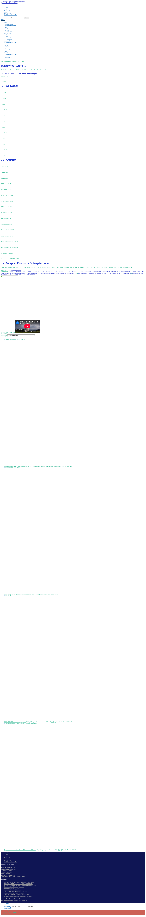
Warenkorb (7, 10)
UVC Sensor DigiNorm (28, 274)
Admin (30, 70)
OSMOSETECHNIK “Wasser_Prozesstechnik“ (17, 894)
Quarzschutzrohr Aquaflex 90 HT (68, 273)
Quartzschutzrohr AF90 (137, 271)
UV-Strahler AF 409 (137, 273)
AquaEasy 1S (88, 271)
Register (6, 7)
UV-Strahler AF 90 (17, 274)
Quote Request (8, 34)
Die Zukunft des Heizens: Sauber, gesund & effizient (18, 896)
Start (5, 22)
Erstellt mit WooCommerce (19, 900)
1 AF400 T (18, 271)
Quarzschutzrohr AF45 (34, 273)
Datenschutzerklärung (10, 25)
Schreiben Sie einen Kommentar (43, 70)
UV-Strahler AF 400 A (114, 273)
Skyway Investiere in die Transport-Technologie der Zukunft (20, 885)
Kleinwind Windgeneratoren (11, 888)
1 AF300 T (11, 271)
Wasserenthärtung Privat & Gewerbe (14, 893)
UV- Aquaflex (82, 273)
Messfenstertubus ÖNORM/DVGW (120, 271)
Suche (5, 905)
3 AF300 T (42, 271)
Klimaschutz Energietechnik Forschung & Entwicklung (19, 882)
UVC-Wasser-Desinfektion (14, 270)
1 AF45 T (24, 271)
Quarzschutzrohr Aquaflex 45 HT (50, 273)
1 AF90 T (29, 271)
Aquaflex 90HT (106, 271)
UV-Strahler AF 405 (125, 273)
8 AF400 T (81, 271)
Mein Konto (7, 13)
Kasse (5, 12)
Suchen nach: (4, 18)
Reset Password (8, 39)
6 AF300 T (68, 271)
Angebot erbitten (8, 24)
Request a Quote (8, 38)
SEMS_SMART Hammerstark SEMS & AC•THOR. (18, 884)
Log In (6, 5)
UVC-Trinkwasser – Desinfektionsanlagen (19, 73)
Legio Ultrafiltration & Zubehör (12, 890)
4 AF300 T (55, 271)
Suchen (27, 18)
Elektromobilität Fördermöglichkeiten (14, 887)
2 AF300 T (36, 271)
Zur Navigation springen (7, 1)
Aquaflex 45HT (97, 271)
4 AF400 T (62, 271)
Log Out (6, 30)
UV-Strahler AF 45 (6, 274)
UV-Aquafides (90, 273)
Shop (5, 9)
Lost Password (8, 31)
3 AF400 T (49, 271)
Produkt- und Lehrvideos (10, 15)
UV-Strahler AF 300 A (101, 273)
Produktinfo (4, 335)
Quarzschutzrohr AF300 (7, 273)
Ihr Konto (6, 903)
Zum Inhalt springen (19, 1)
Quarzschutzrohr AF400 (20, 273)
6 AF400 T (75, 271)
